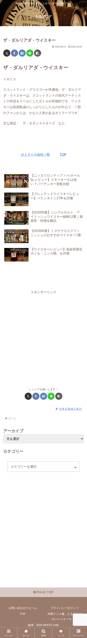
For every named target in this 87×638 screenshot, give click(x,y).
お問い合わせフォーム (22, 608)
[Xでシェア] (6, 53)
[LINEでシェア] (29, 53)
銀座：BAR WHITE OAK (43, 625)
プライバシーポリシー (64, 608)
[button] (37, 53)
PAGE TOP (45, 592)
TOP (63, 154)
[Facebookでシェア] (14, 53)
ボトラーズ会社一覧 (35, 154)
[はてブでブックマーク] (22, 53)
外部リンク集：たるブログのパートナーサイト (65, 616)
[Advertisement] (43, 339)
